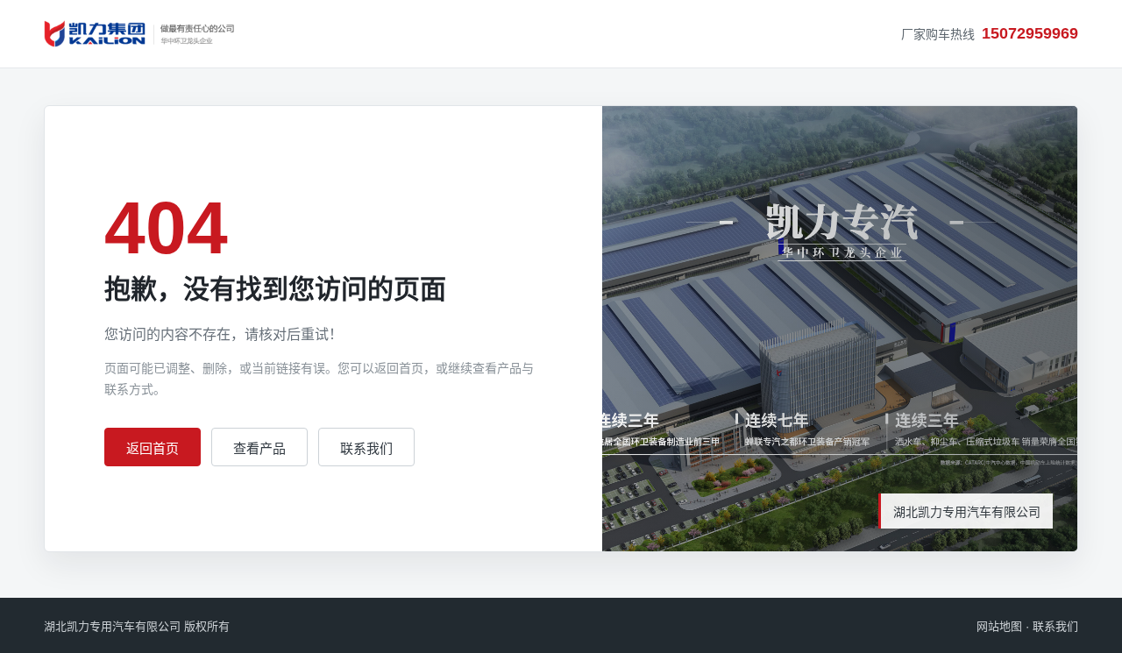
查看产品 (259, 448)
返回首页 (152, 448)
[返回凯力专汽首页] (140, 33)
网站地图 (999, 626)
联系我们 (366, 448)
